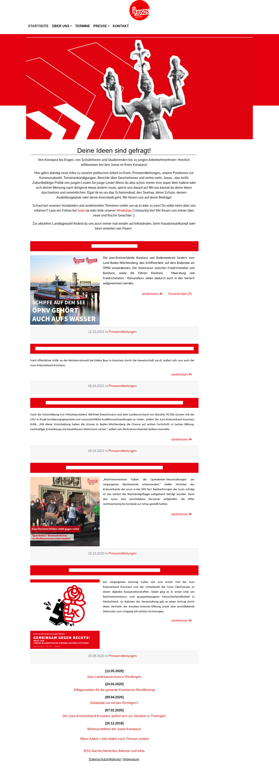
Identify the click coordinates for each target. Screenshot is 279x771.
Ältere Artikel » (90, 739)
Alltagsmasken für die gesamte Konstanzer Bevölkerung (114, 690)
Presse (100, 26)
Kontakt (121, 26)
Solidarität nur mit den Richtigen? (114, 703)
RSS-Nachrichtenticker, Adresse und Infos (114, 751)
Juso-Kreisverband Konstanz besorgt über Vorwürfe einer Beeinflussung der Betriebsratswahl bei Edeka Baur (114, 348)
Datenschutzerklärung (105, 759)
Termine (82, 26)
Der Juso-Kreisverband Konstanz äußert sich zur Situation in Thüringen (114, 716)
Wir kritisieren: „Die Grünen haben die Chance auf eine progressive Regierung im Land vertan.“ (114, 402)
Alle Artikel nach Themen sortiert (125, 739)
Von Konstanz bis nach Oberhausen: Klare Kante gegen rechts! (114, 570)
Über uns (60, 26)
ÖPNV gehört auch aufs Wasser (114, 246)
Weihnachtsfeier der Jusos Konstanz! (114, 729)
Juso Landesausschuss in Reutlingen (114, 676)
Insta (81, 210)
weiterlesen (151, 294)
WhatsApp (124, 210)
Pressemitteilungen (123, 332)
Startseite (38, 26)
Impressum (131, 759)
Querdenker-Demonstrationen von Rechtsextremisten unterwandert (114, 467)
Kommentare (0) (180, 294)
